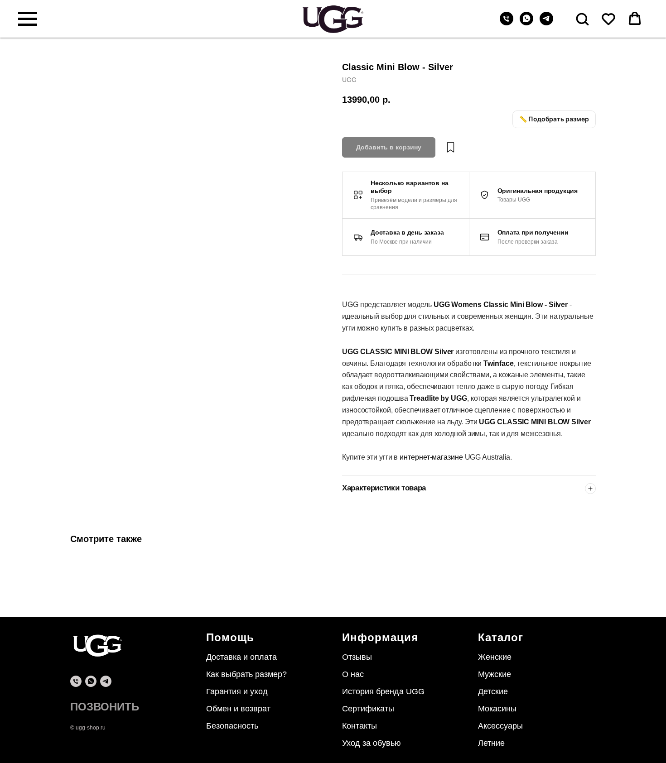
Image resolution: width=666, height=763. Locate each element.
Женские (495, 657)
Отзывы (357, 657)
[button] (582, 18)
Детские (493, 691)
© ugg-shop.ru (88, 728)
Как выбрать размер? (246, 674)
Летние (491, 743)
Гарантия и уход (237, 691)
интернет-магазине (432, 457)
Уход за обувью (371, 743)
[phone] (76, 681)
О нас (353, 674)
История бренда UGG (383, 691)
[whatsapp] (526, 23)
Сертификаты (368, 708)
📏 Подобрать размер (554, 119)
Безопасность (232, 725)
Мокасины (497, 708)
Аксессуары (500, 725)
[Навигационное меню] (27, 19)
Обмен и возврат (238, 708)
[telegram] (546, 23)
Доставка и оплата (241, 657)
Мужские (494, 674)
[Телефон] (506, 23)
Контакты (359, 725)
